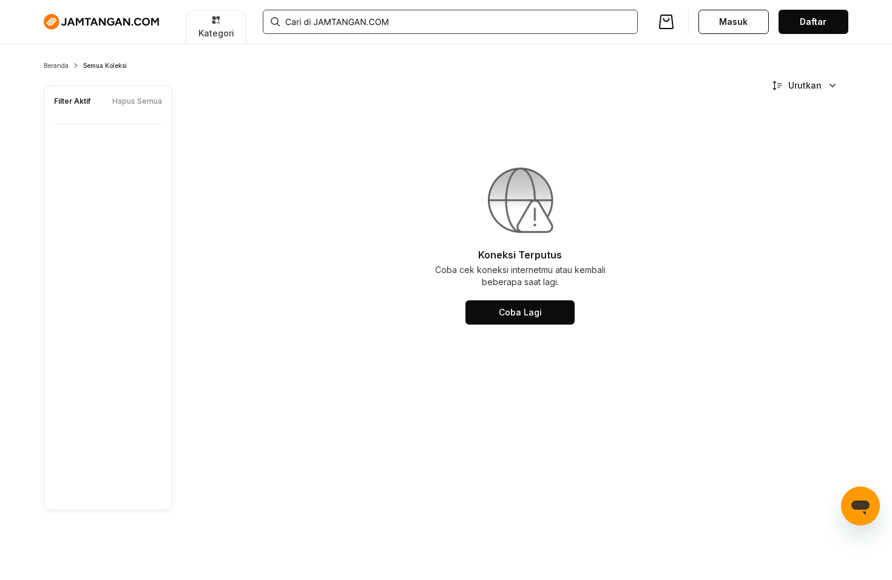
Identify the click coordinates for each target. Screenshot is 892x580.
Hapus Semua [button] (137, 101)
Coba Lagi (520, 312)
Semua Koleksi (105, 65)
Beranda (56, 65)
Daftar (813, 21)
